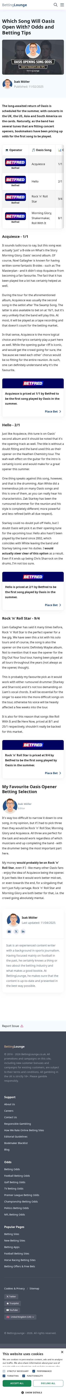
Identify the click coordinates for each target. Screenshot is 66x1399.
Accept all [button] (17, 1383)
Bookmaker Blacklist (16, 1143)
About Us (9, 1104)
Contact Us (10, 1117)
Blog (7, 1149)
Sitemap (34, 1288)
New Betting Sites (14, 1240)
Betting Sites (11, 1234)
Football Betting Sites (16, 1253)
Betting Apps (12, 1247)
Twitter (12, 1296)
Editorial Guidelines (15, 1136)
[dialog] (33, 1373)
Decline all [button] (48, 1383)
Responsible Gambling (17, 1123)
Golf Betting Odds (14, 1182)
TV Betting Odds (13, 1188)
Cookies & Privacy (14, 1288)
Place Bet (51, 411)
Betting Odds (12, 1169)
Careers (8, 1110)
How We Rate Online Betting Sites (24, 1130)
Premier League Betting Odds (21, 1195)
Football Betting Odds (17, 1175)
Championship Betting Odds (21, 1201)
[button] (14, 5)
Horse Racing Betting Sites (20, 1260)
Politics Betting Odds (16, 1208)
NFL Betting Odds (14, 1214)
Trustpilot (14, 1303)
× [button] (62, 1352)
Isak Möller (22, 82)
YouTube (13, 1310)
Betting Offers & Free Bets (19, 1266)
